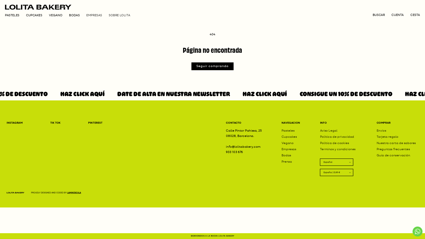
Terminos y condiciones (338, 149)
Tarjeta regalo (387, 136)
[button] (15, 16)
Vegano (56, 15)
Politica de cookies (334, 143)
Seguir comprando (212, 66)
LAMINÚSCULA (74, 193)
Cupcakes (34, 15)
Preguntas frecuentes (393, 149)
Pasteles (12, 15)
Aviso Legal (329, 130)
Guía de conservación (393, 155)
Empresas (289, 149)
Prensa (287, 161)
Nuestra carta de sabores (396, 143)
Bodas (74, 15)
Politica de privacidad (337, 136)
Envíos (381, 130)
